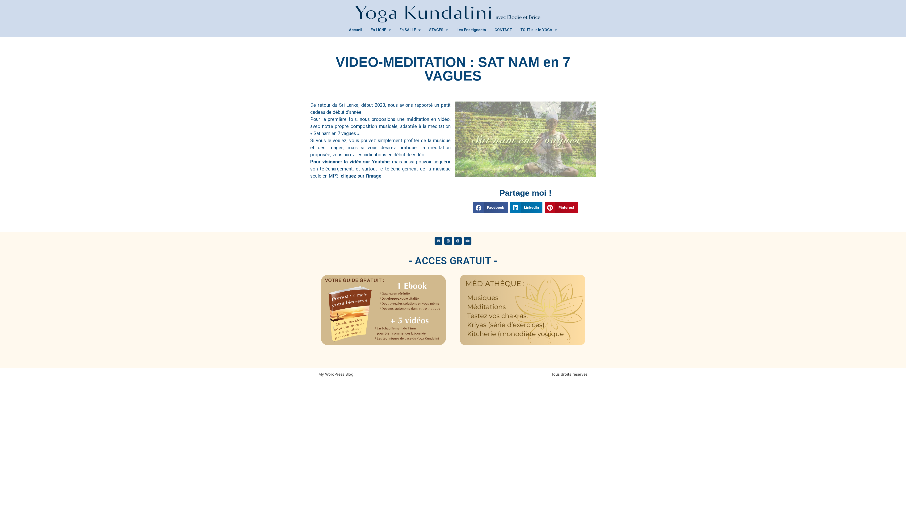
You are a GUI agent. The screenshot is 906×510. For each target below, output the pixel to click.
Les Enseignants (471, 30)
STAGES (436, 30)
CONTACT (503, 30)
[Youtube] (467, 241)
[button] (490, 207)
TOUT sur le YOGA (536, 30)
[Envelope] (438, 241)
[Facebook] (458, 241)
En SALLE (407, 30)
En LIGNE (378, 30)
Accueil (355, 30)
